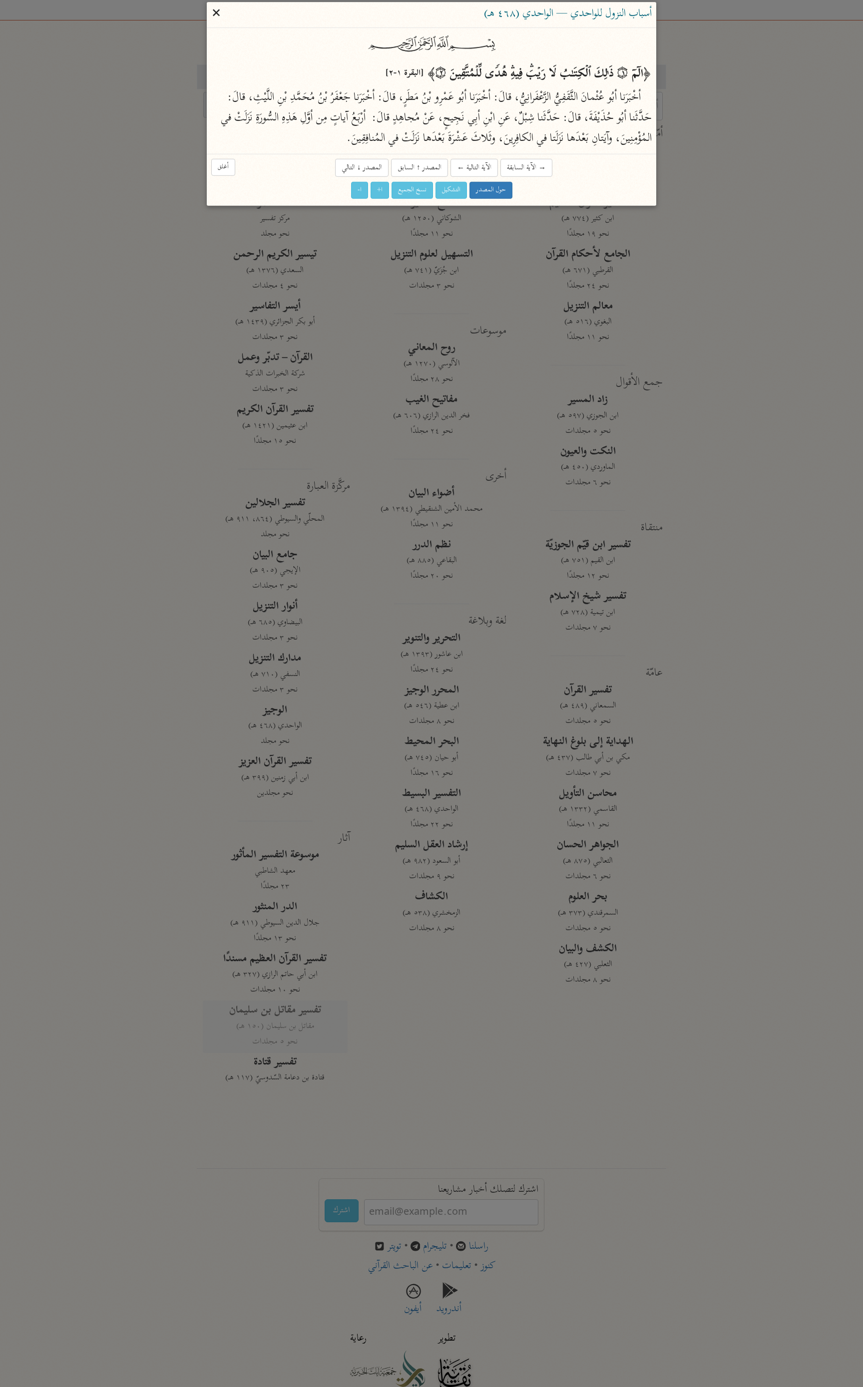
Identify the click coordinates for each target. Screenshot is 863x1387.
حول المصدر (491, 190)
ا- (360, 190)
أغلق (223, 167)
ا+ (380, 190)
